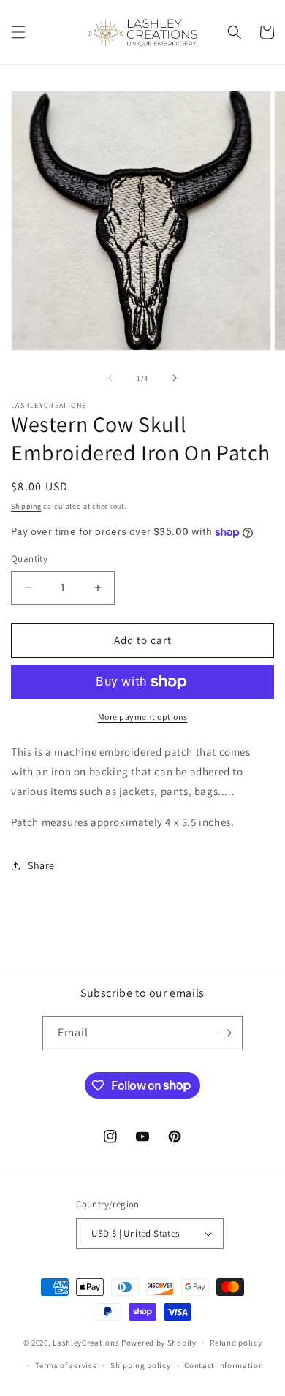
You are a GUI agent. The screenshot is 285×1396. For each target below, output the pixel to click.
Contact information (223, 1365)
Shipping (26, 506)
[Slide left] (110, 378)
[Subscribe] (226, 1033)
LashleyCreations (86, 1343)
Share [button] (41, 865)
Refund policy (236, 1343)
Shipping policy (140, 1365)
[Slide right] (175, 378)
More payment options (143, 716)
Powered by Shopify (159, 1343)
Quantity (29, 559)
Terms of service (65, 1365)
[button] (18, 32)
